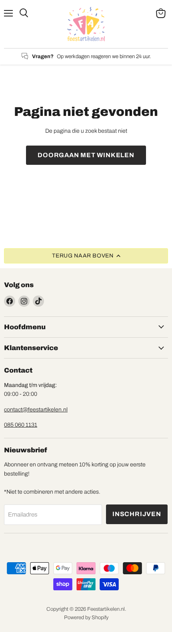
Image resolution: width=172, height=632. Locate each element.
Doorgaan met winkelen (86, 155)
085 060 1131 (20, 425)
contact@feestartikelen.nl (36, 410)
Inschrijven (136, 513)
